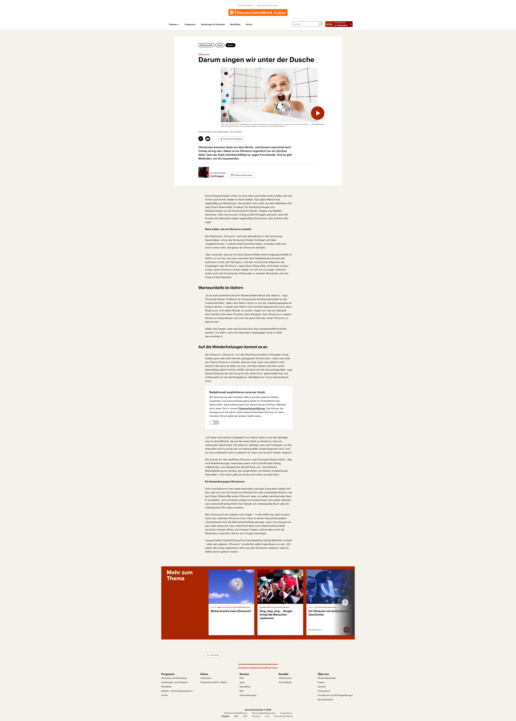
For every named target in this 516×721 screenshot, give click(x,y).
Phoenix (256, 716)
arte (267, 716)
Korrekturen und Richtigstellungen (335, 695)
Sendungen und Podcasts (174, 682)
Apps (242, 682)
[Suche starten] (320, 24)
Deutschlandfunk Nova (267, 5)
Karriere (322, 686)
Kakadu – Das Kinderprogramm (177, 691)
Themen (173, 24)
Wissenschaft (206, 45)
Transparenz (324, 691)
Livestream (206, 678)
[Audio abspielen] (317, 113)
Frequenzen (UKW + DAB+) (213, 682)
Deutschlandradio (327, 678)
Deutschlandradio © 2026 (258, 709)
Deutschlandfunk (246, 5)
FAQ (241, 678)
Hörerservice (285, 678)
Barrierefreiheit (325, 699)
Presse (321, 682)
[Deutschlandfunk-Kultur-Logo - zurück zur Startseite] (258, 12)
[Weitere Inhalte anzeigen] (344, 602)
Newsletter (244, 686)
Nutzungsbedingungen (263, 713)
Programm (190, 24)
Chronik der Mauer (283, 716)
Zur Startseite (213, 655)
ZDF (245, 716)
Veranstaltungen (247, 695)
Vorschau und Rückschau (174, 678)
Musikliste (235, 24)
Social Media (285, 682)
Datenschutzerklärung (252, 408)
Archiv (249, 24)
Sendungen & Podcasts (213, 24)
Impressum (286, 713)
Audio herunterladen (232, 139)
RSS (241, 691)
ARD (236, 716)
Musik (220, 45)
